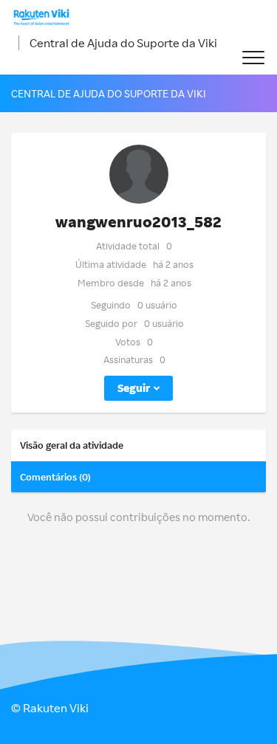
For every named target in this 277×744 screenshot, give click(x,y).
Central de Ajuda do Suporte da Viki (123, 42)
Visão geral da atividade (71, 445)
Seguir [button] (133, 388)
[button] (253, 58)
